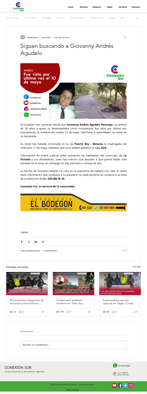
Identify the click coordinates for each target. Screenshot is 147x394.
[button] (137, 18)
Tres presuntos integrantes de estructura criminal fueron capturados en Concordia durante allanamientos (27, 302)
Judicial (24, 232)
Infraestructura (96, 17)
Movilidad (46, 17)
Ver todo (137, 266)
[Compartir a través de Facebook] (21, 241)
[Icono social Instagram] (131, 385)
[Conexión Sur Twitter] (125, 385)
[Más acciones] (125, 37)
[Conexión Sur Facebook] (120, 385)
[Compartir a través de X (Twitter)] (28, 241)
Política (112, 17)
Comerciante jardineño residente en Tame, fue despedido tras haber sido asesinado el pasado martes (72, 302)
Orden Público (30, 17)
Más (123, 17)
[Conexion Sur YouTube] (114, 385)
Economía (60, 17)
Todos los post (12, 17)
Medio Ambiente (77, 17)
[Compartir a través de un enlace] (42, 241)
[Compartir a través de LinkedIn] (35, 241)
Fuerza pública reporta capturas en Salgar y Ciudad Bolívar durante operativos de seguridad (120, 302)
